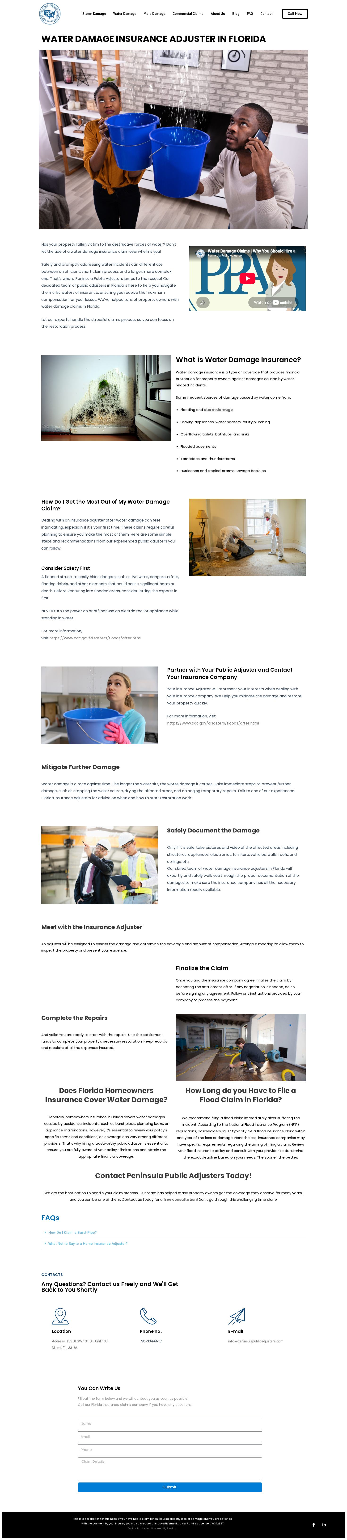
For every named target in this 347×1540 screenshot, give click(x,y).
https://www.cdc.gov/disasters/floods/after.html (95, 638)
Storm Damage (94, 14)
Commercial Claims (188, 14)
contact (266, 14)
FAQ (250, 14)
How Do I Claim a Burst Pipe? (72, 1232)
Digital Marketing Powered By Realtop (152, 1528)
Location (61, 1331)
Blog (236, 14)
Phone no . (151, 1331)
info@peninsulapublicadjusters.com (256, 1341)
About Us (218, 14)
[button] (173, 1232)
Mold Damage (154, 14)
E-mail (235, 1331)
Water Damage (124, 14)
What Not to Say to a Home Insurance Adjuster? (88, 1244)
